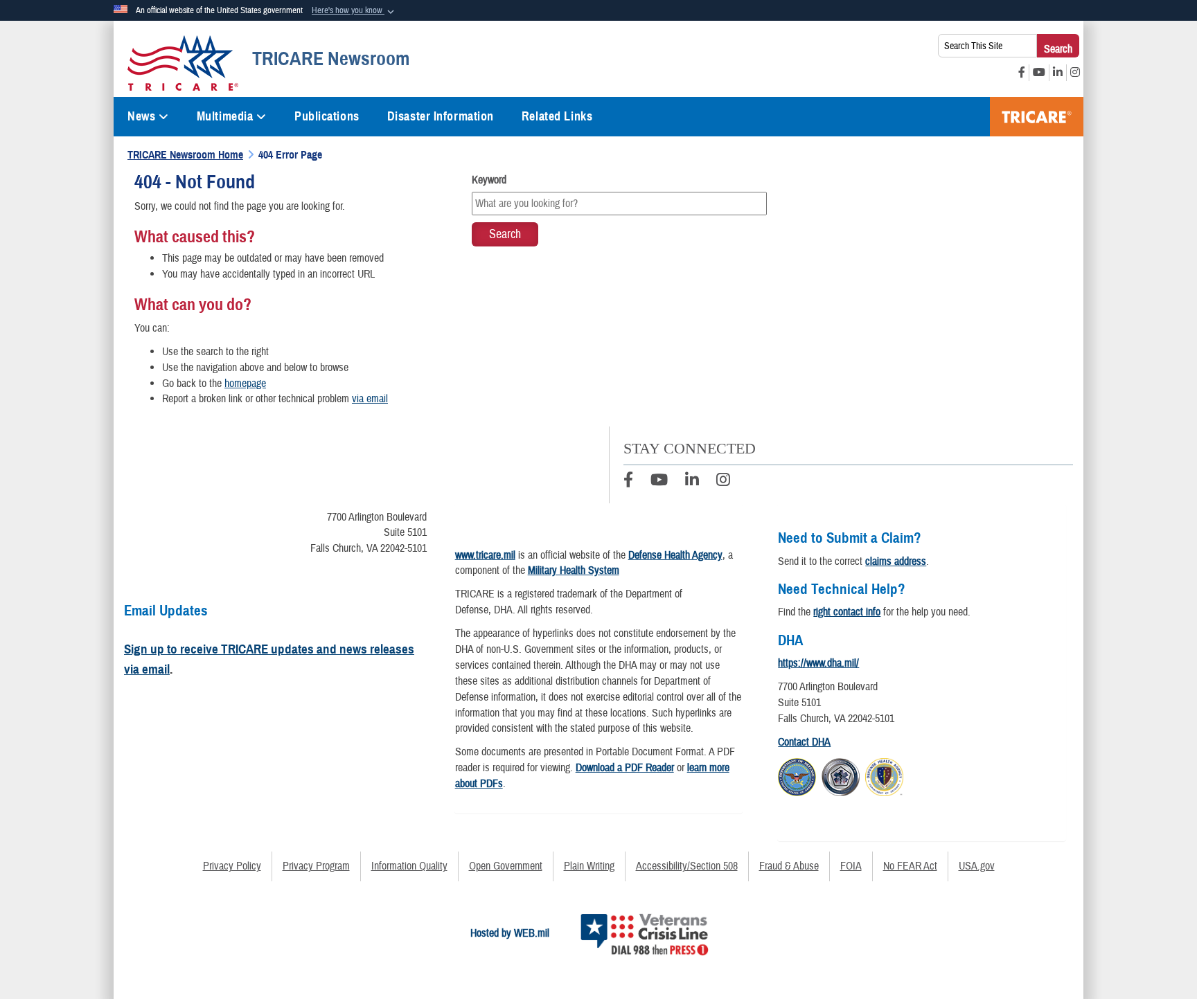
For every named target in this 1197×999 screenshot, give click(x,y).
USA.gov (977, 866)
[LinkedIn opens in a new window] (1058, 73)
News (141, 116)
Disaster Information (440, 116)
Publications (327, 116)
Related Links (557, 116)
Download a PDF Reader (625, 768)
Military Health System (573, 570)
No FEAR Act (910, 866)
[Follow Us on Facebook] (628, 482)
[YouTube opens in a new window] (1039, 73)
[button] (354, 11)
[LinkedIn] (692, 482)
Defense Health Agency (675, 555)
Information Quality (409, 866)
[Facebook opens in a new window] (1021, 73)
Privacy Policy (232, 866)
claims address (895, 561)
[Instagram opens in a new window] (1075, 73)
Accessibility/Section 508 (687, 866)
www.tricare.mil (485, 555)
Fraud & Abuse (789, 866)
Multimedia (225, 116)
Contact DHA (804, 742)
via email (370, 399)
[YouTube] (659, 482)
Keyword (489, 180)
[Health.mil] (841, 775)
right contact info (846, 612)
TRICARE (1036, 116)
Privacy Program (316, 866)
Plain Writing (589, 866)
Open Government (505, 866)
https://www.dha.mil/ (818, 663)
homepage (245, 383)
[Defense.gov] (797, 775)
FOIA (851, 866)
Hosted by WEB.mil (509, 933)
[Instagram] (723, 482)
